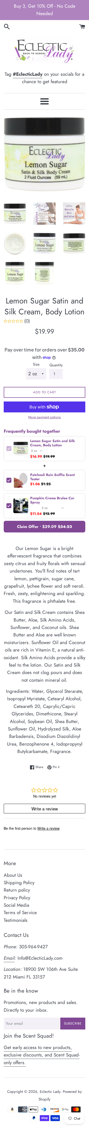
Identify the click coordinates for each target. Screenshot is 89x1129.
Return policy (17, 890)
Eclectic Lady (50, 1091)
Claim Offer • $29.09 (44, 526)
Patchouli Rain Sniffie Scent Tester (52, 477)
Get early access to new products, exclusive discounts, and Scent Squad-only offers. (42, 1055)
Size (36, 364)
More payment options (44, 417)
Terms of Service (20, 912)
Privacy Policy (17, 897)
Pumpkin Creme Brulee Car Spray (52, 500)
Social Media (16, 905)
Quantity (56, 365)
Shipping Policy (19, 882)
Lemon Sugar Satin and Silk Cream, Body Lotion (52, 443)
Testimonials (15, 920)
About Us (13, 875)
